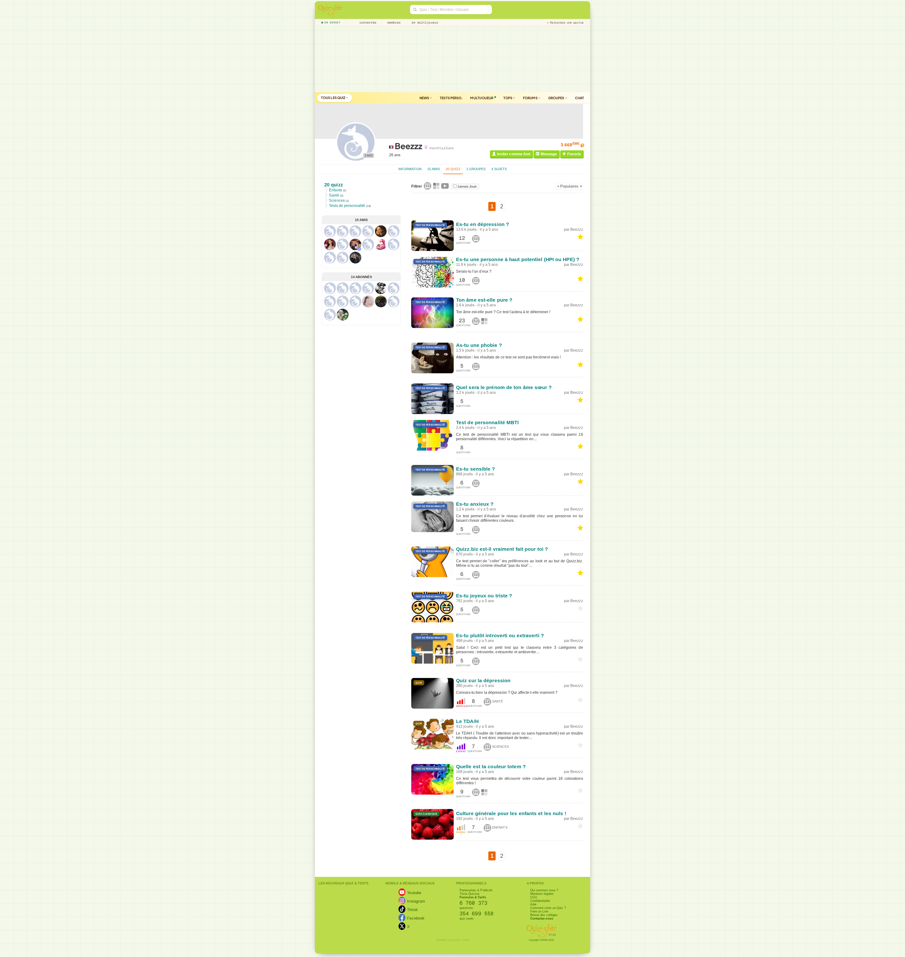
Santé (334, 195)
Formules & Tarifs (473, 897)
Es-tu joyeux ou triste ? (484, 595)
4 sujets (499, 169)
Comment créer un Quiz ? (548, 908)
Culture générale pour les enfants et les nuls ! (511, 813)
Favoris (574, 154)
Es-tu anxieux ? (475, 504)
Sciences (337, 200)
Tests (451, 98)
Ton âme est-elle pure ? (484, 300)
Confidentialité (540, 901)
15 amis (433, 169)
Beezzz (576, 229)
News (425, 98)
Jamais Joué (467, 186)
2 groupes (476, 169)
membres (393, 23)
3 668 (570, 144)
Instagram (416, 901)
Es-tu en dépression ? (482, 224)
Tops (508, 98)
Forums (530, 98)
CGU (533, 897)
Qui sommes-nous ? (544, 890)
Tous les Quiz (333, 97)
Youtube (414, 892)
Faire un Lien (539, 911)
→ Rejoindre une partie (565, 23)
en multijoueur (424, 23)
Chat (579, 98)
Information (410, 169)
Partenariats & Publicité (476, 890)
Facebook (415, 918)
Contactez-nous (541, 918)
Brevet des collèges (544, 915)
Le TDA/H (467, 721)
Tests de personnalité (347, 206)
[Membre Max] (359, 248)
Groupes (556, 98)
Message (549, 154)
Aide (533, 904)
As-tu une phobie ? (479, 345)
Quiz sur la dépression (483, 680)
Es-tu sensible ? (475, 469)
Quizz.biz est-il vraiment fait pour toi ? (502, 549)
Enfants (335, 190)
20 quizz (453, 169)
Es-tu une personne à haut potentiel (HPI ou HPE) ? (517, 259)
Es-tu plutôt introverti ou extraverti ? (500, 635)
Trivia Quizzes (470, 893)
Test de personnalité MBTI (487, 422)
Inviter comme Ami (514, 154)
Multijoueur (481, 98)
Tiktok (412, 909)
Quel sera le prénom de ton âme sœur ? (504, 387)
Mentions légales (542, 893)
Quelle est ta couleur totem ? (491, 766)
